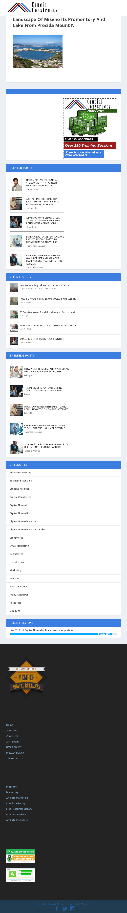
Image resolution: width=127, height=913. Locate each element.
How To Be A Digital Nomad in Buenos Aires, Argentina (41, 630)
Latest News (25, 302)
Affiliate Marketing (20, 472)
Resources (15, 602)
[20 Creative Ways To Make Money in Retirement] (14, 314)
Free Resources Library (19, 808)
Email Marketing (19, 545)
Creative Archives (19, 488)
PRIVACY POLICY (15, 752)
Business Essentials (21, 480)
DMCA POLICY (13, 747)
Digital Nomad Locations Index (27, 529)
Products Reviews (16, 814)
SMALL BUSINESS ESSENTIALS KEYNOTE (42, 338)
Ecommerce (16, 537)
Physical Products (20, 586)
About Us (11, 730)
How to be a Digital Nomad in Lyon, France (44, 285)
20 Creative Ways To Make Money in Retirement (47, 312)
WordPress (87, 904)
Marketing (16, 570)
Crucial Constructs (20, 497)
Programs (12, 786)
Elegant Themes (56, 904)
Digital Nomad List (20, 513)
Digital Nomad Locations (31, 288)
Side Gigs (24, 315)
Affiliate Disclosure (17, 819)
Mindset (14, 578)
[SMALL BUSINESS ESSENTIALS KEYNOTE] (14, 341)
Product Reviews (19, 594)
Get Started (16, 553)
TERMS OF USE (14, 758)
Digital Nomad (50, 288)
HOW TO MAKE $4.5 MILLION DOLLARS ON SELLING (48, 298)
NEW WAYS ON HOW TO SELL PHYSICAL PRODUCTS (48, 325)
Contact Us (12, 736)
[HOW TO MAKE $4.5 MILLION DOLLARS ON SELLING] (14, 301)
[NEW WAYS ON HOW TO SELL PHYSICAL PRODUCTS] (14, 328)
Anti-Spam (12, 741)
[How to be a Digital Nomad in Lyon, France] (14, 287)
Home (9, 724)
